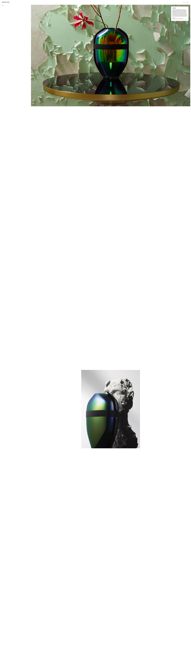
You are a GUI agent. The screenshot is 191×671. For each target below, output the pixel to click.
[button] (189, 668)
